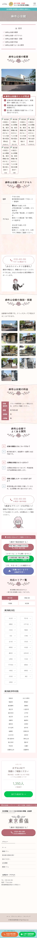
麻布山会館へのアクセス (13, 35)
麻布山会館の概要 (11, 32)
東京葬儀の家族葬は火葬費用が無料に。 (18, 9)
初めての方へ (6, 859)
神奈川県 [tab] (27, 598)
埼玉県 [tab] (27, 603)
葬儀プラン (5, 851)
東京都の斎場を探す (8, 855)
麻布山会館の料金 (11, 42)
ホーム (4, 847)
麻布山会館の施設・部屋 (13, 39)
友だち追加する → (18, 794)
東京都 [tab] (10, 598)
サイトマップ (27, 916)
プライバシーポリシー (17, 916)
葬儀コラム (5, 867)
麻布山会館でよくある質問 (14, 45)
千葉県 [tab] (10, 603)
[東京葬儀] (4, 4)
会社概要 (5, 863)
